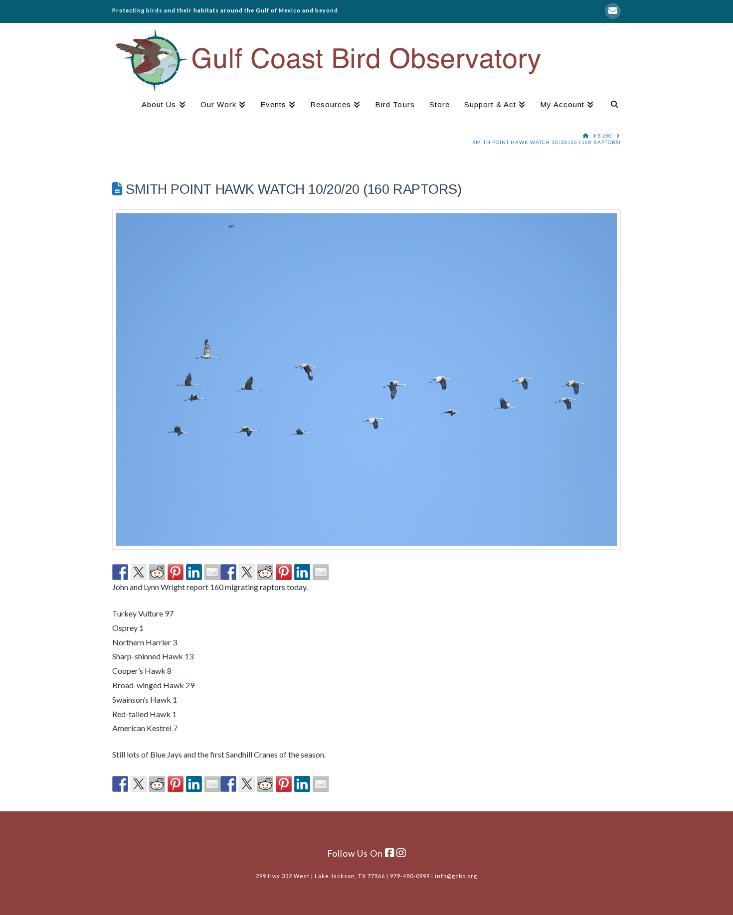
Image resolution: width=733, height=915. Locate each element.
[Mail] (613, 11)
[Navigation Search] (611, 106)
